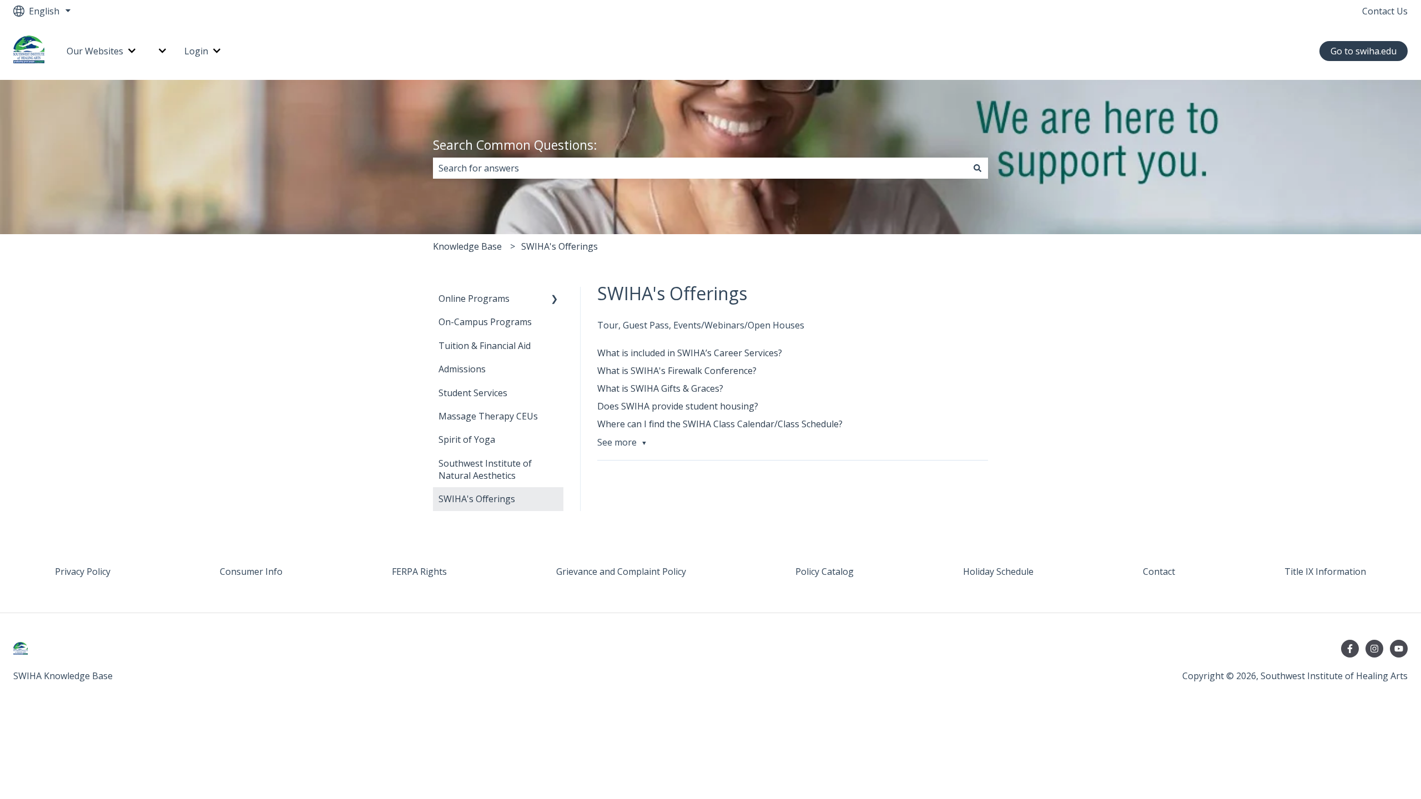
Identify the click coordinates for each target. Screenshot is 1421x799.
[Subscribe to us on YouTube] (1399, 649)
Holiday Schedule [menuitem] (998, 571)
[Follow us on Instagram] (1374, 649)
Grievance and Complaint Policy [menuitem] (621, 571)
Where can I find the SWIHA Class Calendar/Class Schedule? (720, 424)
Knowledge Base (467, 246)
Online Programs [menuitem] (474, 298)
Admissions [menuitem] (462, 369)
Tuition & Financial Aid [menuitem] (485, 346)
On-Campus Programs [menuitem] (485, 322)
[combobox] (700, 168)
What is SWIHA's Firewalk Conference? (677, 371)
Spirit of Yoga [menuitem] (467, 439)
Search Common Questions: (515, 145)
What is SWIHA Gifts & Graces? (660, 388)
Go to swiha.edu (1364, 51)
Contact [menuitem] (1159, 571)
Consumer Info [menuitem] (251, 571)
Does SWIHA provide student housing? (677, 406)
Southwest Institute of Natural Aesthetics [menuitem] (485, 469)
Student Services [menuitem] (473, 393)
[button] (554, 299)
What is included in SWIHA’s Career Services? (689, 353)
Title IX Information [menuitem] (1325, 571)
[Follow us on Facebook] (1350, 649)
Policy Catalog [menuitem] (824, 571)
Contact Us (1385, 11)
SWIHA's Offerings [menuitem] (477, 499)
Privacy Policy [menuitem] (82, 571)
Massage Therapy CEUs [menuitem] (488, 416)
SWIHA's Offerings (559, 246)
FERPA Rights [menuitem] (419, 571)
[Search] (977, 168)
